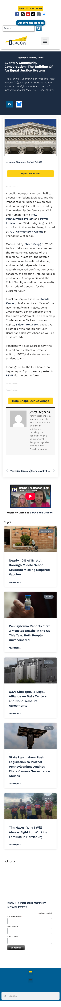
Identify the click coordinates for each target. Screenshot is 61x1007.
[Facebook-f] (17, 14)
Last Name (12, 936)
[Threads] (33, 14)
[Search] (39, 28)
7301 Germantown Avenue (26, 231)
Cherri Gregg (32, 244)
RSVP (9, 375)
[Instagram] (23, 14)
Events (32, 57)
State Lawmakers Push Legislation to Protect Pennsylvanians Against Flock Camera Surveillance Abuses (29, 766)
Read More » (15, 582)
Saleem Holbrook (26, 324)
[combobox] (18, 28)
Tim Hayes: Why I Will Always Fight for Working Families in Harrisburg (28, 832)
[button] (45, 41)
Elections (23, 57)
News (40, 57)
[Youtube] (28, 14)
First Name (12, 926)
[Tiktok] (39, 14)
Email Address (15, 916)
